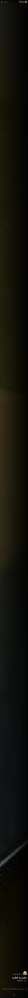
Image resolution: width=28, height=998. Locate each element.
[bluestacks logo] (23, 2)
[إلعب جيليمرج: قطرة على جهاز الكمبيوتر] (14, 985)
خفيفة (25, 980)
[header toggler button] (1, 2)
